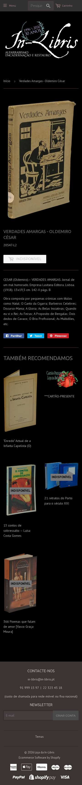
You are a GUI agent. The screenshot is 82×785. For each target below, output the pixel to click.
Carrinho (67, 5)
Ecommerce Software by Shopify (39, 758)
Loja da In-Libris (44, 752)
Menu (12, 5)
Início (6, 81)
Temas (39, 737)
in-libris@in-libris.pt (41, 679)
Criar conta (66, 715)
